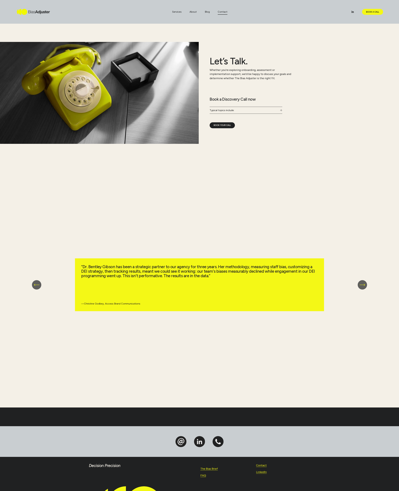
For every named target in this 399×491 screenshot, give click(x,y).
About (193, 11)
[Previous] (36, 285)
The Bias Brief (209, 468)
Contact (222, 11)
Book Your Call (222, 125)
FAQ (203, 475)
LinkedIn (261, 472)
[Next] (362, 285)
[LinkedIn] (352, 11)
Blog (207, 11)
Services (177, 11)
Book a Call (372, 12)
